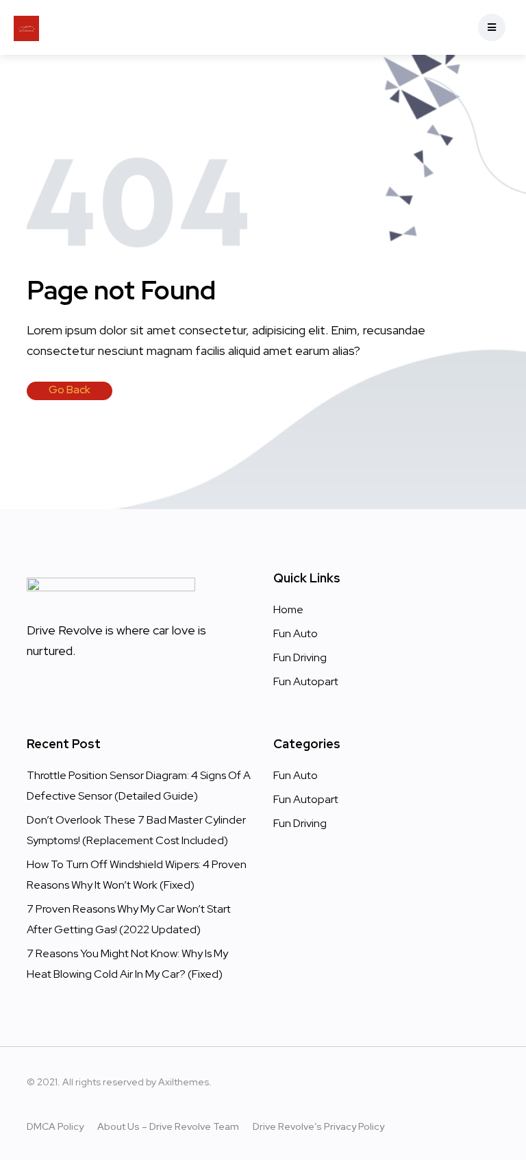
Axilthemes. (185, 1082)
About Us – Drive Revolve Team (168, 1126)
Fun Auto (295, 633)
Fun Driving (300, 657)
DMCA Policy (55, 1126)
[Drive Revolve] (26, 27)
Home (288, 609)
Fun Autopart (305, 681)
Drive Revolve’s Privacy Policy (318, 1126)
